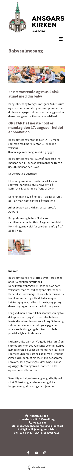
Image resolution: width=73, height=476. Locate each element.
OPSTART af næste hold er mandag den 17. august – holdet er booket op (35, 127)
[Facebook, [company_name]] (28, 453)
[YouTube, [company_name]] (36, 453)
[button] (36, 39)
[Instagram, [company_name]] (45, 453)
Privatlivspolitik (23, 458)
